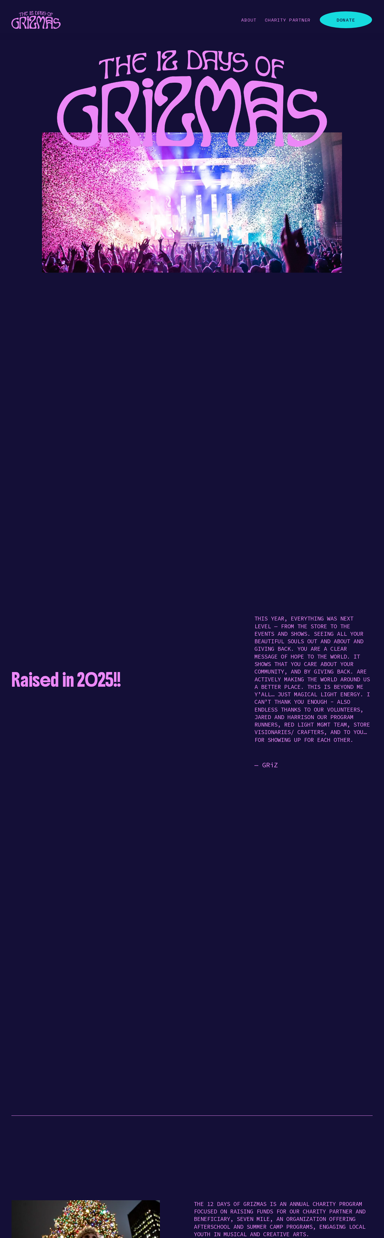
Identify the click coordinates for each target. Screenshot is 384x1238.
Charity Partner (287, 20)
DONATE (346, 20)
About (248, 20)
